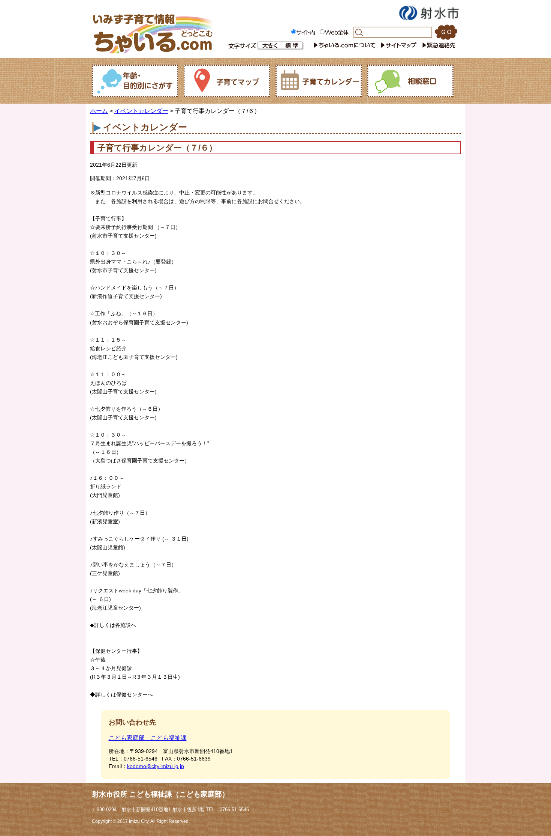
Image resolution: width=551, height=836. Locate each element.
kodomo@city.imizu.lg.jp (155, 766)
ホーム (99, 111)
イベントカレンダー (141, 111)
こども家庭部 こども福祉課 (148, 738)
